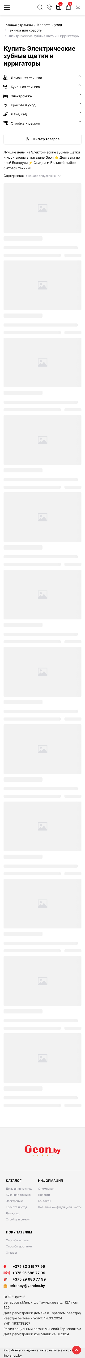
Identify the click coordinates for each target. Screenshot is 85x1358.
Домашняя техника (19, 1188)
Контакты (44, 1201)
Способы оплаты (17, 1240)
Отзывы (11, 1252)
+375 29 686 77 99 (28, 1279)
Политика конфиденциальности (59, 1207)
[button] (43, 176)
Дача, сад (12, 1213)
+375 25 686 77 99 (28, 1273)
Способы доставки (19, 1246)
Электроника (15, 1201)
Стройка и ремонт (18, 1219)
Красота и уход (16, 1207)
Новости (44, 1195)
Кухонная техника (18, 1195)
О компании (46, 1188)
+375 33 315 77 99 (27, 1266)
